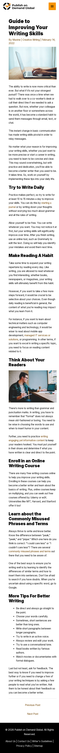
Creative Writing (31, 39)
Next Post (32, 713)
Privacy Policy (24, 745)
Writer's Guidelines (42, 741)
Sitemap (38, 745)
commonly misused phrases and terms (30, 551)
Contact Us (24, 741)
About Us (11, 741)
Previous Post (32, 705)
